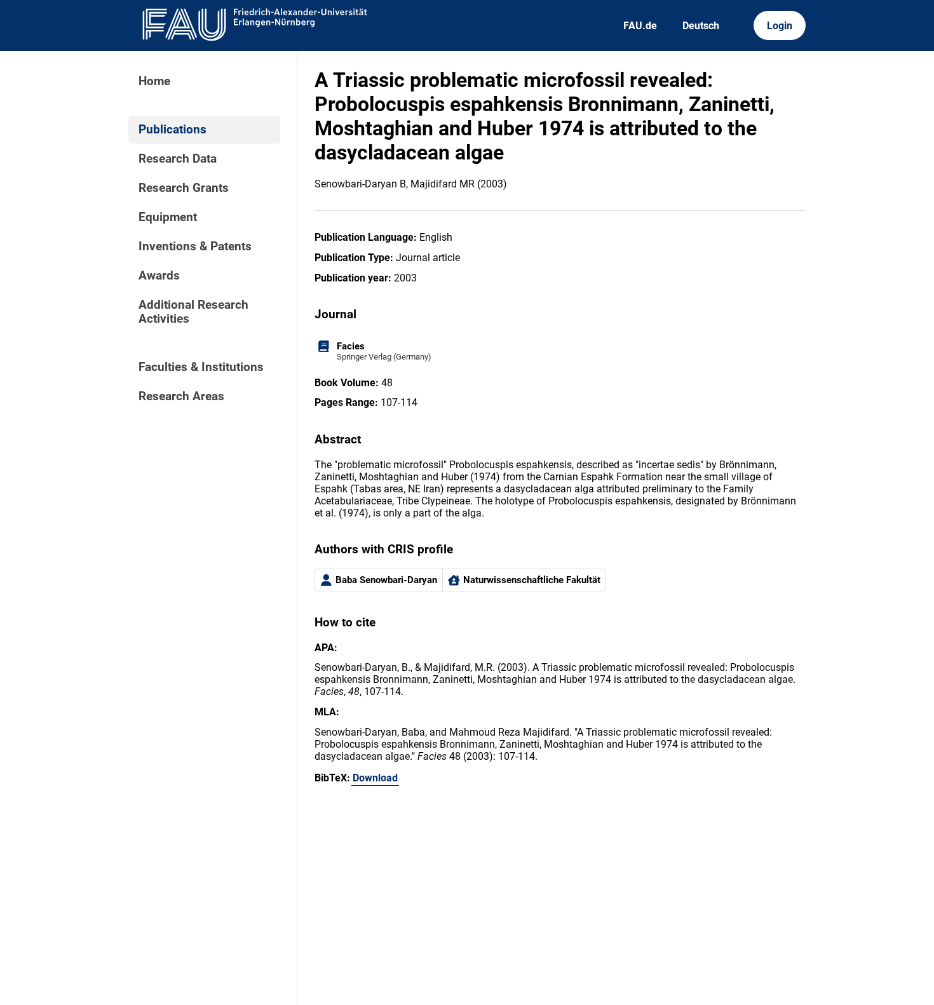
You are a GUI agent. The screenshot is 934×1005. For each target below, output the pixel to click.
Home (154, 81)
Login (779, 26)
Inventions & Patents (195, 246)
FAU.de (640, 26)
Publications (172, 130)
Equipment (168, 217)
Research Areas (181, 396)
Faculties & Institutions (201, 367)
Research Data (178, 159)
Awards (159, 276)
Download (375, 778)
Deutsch (700, 26)
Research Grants (184, 188)
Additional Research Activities (193, 312)
